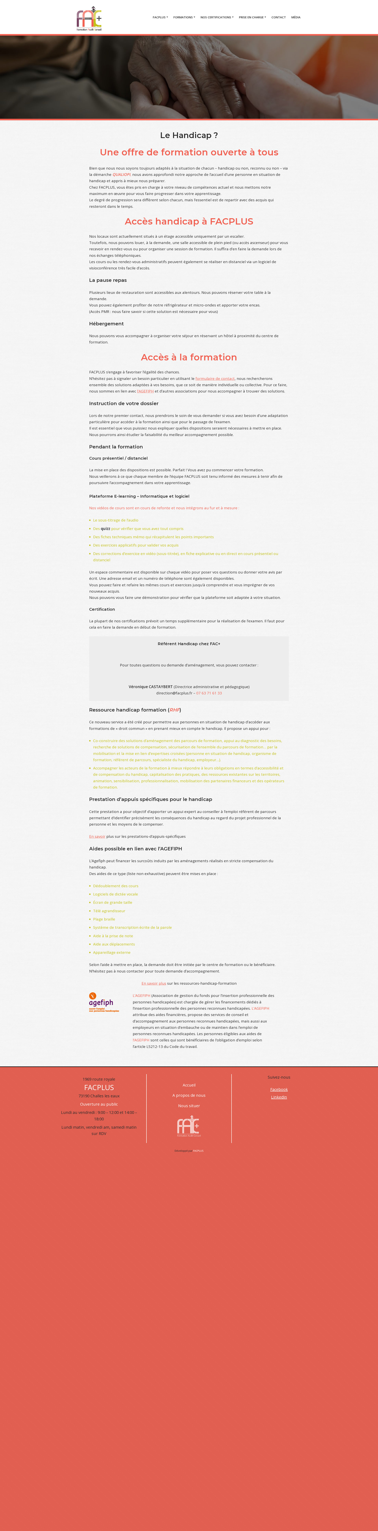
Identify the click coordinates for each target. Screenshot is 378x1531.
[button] (167, 17)
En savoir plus (154, 983)
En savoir (97, 836)
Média (295, 17)
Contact (278, 17)
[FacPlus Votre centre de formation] (89, 17)
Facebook (279, 1089)
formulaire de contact (215, 378)
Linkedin (279, 1097)
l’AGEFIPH (145, 391)
